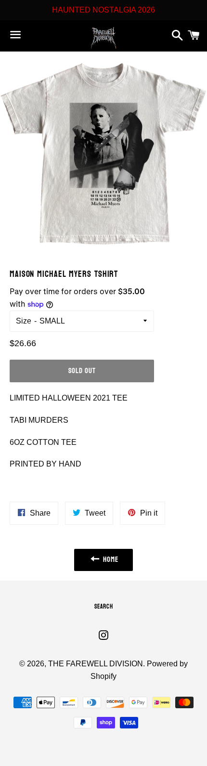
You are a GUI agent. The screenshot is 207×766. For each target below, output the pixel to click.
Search (103, 606)
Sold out (82, 370)
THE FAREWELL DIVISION (95, 664)
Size (23, 321)
